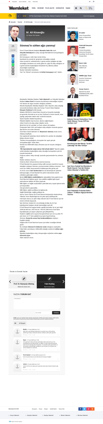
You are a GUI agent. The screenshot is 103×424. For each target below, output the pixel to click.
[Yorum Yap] (13, 73)
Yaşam (68, 8)
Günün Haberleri (22, 1)
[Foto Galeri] (93, 1)
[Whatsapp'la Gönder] (13, 64)
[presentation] (14, 16)
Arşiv (29, 1)
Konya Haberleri (14, 415)
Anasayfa (34, 409)
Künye (40, 409)
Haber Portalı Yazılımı (16, 421)
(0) (30, 334)
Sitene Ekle (35, 1)
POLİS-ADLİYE (49, 8)
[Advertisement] (42, 84)
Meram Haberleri (65, 415)
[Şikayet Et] (58, 335)
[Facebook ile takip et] (80, 409)
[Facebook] (13, 55)
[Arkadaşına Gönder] (13, 67)
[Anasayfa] (9, 1)
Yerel (34, 8)
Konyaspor (60, 8)
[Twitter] (13, 58)
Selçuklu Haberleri (32, 415)
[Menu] (76, 8)
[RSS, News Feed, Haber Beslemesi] (92, 409)
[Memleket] (18, 8)
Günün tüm (88, 16)
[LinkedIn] (13, 61)
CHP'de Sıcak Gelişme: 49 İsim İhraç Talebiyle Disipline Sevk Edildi (48, 16)
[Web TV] (90, 1)
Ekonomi (40, 8)
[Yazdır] (13, 70)
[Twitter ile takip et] (84, 409)
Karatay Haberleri (49, 415)
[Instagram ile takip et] (88, 409)
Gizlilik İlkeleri (53, 409)
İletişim (46, 409)
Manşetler (14, 1)
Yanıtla (25, 334)
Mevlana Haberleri (83, 415)
